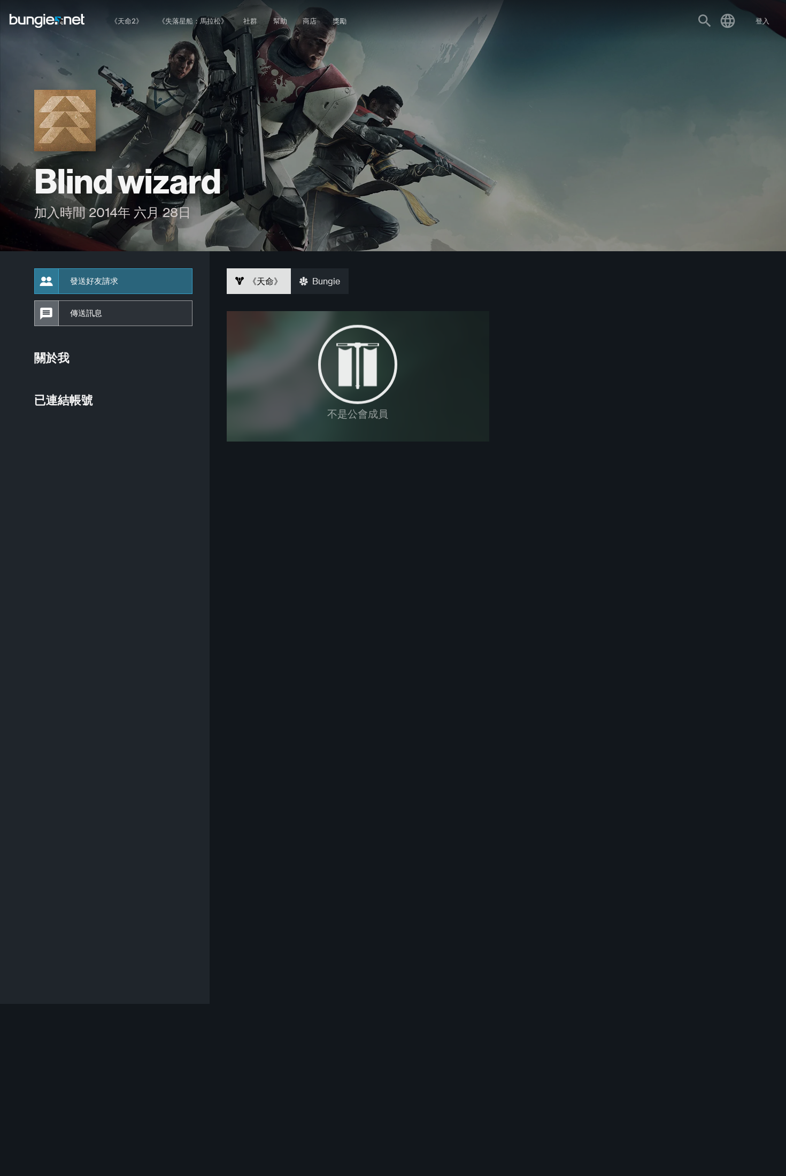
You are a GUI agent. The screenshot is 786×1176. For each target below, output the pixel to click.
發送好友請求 (94, 281)
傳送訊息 (86, 313)
